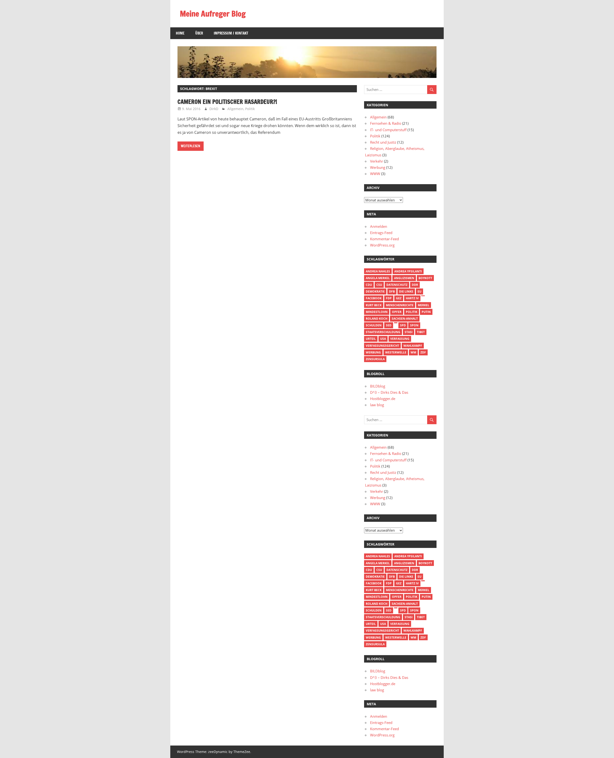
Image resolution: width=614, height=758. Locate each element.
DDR (415, 285)
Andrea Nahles (378, 271)
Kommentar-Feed (384, 238)
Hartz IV (412, 298)
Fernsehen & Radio (385, 123)
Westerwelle (395, 352)
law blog (377, 404)
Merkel (423, 305)
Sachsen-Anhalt (405, 319)
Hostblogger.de (382, 398)
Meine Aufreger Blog (213, 13)
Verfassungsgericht (382, 346)
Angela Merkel (378, 278)
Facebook (374, 298)
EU (419, 291)
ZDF (423, 352)
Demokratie (375, 291)
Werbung (377, 167)
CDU (369, 285)
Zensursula (375, 359)
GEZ (398, 298)
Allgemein (235, 108)
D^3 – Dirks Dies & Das (389, 392)
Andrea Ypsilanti (408, 271)
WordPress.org (382, 245)
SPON (414, 325)
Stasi (409, 332)
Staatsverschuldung (383, 332)
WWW (375, 173)
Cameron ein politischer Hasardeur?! (227, 102)
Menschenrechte (399, 305)
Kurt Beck (374, 305)
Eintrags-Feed (381, 232)
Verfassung (399, 339)
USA (383, 339)
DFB (392, 291)
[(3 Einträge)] (423, 295)
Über (199, 33)
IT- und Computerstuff (388, 129)
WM (413, 352)
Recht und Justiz (383, 142)
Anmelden (378, 226)
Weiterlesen (190, 146)
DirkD (213, 108)
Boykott (425, 278)
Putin (426, 312)
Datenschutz (396, 285)
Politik (250, 108)
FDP (389, 298)
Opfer (396, 312)
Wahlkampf (412, 346)
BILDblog (377, 386)
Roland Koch (376, 319)
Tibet (421, 332)
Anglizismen (404, 278)
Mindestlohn (377, 312)
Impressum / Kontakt (231, 33)
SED (388, 325)
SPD (403, 325)
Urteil (371, 339)
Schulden (374, 325)
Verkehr (376, 161)
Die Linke (406, 291)
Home (180, 33)
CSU (379, 285)
